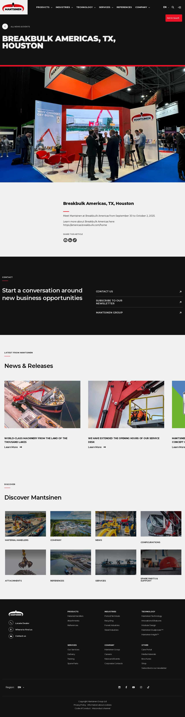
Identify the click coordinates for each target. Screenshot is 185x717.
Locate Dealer (22, 623)
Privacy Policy (80, 705)
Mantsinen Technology (151, 616)
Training (70, 659)
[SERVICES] (112, 562)
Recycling (108, 620)
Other (144, 645)
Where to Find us (23, 629)
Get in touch (173, 18)
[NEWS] (112, 524)
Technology (84, 7)
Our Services (73, 649)
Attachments (73, 620)
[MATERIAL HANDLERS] (22, 524)
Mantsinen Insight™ (150, 634)
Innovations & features (151, 620)
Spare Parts (72, 663)
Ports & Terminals (112, 616)
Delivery (71, 654)
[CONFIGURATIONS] (158, 524)
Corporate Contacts (113, 663)
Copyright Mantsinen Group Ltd (92, 701)
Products (42, 7)
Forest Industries (111, 625)
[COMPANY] (67, 524)
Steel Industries (111, 630)
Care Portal (146, 649)
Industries (63, 7)
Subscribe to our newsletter (109, 302)
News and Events (112, 659)
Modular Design (148, 625)
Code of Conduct (82, 708)
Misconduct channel (101, 708)
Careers (108, 654)
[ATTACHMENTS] (22, 562)
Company (141, 7)
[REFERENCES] (67, 562)
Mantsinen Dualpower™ (152, 630)
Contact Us (104, 291)
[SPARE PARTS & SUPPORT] (158, 562)
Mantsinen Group (109, 312)
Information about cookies (99, 705)
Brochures (146, 659)
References (124, 7)
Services (104, 7)
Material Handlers (75, 616)
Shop (143, 663)
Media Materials (148, 654)
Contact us (20, 636)
